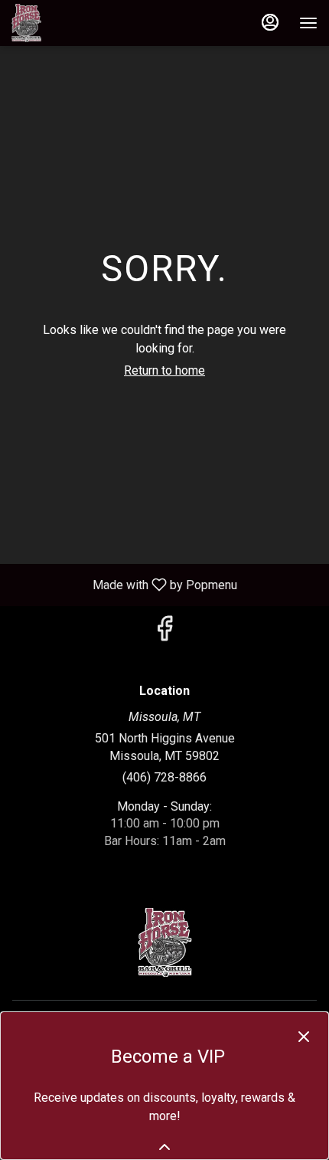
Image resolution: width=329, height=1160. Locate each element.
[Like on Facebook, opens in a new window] (164, 633)
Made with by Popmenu (124, 584)
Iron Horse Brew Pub (164, 942)
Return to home (164, 370)
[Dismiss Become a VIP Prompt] (303, 1036)
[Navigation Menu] (308, 23)
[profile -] (270, 22)
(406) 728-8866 (164, 777)
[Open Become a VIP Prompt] (164, 1147)
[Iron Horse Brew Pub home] (80, 23)
